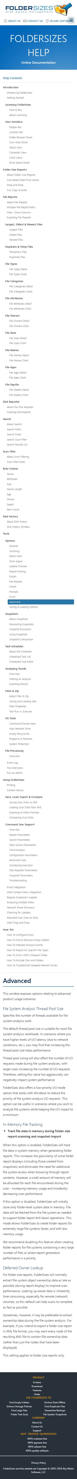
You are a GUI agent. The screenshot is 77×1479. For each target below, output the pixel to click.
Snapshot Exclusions (20, 629)
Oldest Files (15, 234)
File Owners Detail (19, 321)
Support (37, 1430)
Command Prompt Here (22, 723)
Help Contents (12, 78)
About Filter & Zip (19, 696)
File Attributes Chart (20, 308)
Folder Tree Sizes (19, 1414)
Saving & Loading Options (23, 607)
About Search (14, 424)
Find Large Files (19, 1410)
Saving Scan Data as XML (23, 802)
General (13, 546)
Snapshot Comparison (21, 639)
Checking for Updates (19, 912)
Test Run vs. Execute (20, 711)
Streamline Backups (55, 1410)
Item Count (13, 509)
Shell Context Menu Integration (24, 892)
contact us (35, 21)
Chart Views (15, 157)
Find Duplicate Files (55, 1406)
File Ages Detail (17, 372)
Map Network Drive (20, 728)
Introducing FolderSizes (19, 92)
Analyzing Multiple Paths (20, 902)
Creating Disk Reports (19, 412)
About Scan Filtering (18, 456)
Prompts (13, 591)
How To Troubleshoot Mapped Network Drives (32, 965)
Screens (37, 1382)
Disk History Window (18, 527)
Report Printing (17, 571)
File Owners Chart (19, 326)
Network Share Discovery (21, 907)
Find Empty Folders (19, 1402)
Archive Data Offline (54, 1402)
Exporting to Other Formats (24, 812)
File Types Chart (18, 274)
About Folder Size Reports (21, 175)
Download (37, 1386)
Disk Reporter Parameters (23, 870)
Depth (10, 504)
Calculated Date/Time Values (23, 180)
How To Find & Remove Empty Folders (28, 940)
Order (37, 1394)
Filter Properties (17, 706)
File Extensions (15, 768)
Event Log (12, 762)
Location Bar (16, 132)
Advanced (14, 602)
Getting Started (15, 97)
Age (9, 494)
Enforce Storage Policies (19, 1406)
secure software (61, 21)
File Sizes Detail (18, 338)
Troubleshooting (18, 880)
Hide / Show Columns (19, 212)
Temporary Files (18, 252)
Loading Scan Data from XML (25, 807)
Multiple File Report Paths (21, 207)
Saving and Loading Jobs (22, 701)
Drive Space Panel (19, 162)
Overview (14, 674)
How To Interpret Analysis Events (25, 945)
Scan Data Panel (18, 142)
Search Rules (14, 434)
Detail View (15, 147)
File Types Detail (18, 269)
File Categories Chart (20, 291)
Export (12, 576)
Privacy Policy (38, 1462)
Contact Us (37, 1426)
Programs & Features (20, 738)
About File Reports (17, 202)
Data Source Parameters (22, 845)
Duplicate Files (17, 257)
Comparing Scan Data (21, 817)
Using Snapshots (18, 634)
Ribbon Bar (15, 127)
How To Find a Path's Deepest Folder (27, 955)
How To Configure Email (20, 935)
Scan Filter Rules (16, 462)
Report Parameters (19, 835)
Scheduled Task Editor (21, 661)
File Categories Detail (21, 286)
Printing (11, 785)
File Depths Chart (18, 395)
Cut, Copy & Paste (17, 190)
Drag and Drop (15, 185)
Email (12, 596)
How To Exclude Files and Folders (25, 960)
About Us (37, 1422)
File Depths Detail (19, 389)
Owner (10, 499)
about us (14, 21)
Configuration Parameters (23, 855)
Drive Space (16, 561)
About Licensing (18, 115)
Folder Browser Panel (20, 137)
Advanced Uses (17, 860)
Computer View (17, 152)
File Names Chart (18, 360)
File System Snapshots (55, 1414)
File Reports (15, 581)
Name (10, 474)
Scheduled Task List (20, 656)
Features (37, 1390)
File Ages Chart (17, 377)
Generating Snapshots (21, 624)
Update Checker (18, 566)
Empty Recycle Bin (19, 734)
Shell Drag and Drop (18, 922)
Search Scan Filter (17, 439)
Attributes (12, 479)
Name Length (14, 489)
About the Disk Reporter (20, 407)
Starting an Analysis (20, 679)
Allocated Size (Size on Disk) (22, 917)
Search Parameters (19, 840)
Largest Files (16, 229)
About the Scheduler (20, 651)
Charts (12, 586)
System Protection (19, 744)
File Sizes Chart (17, 343)
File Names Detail (19, 355)
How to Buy (15, 110)
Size (9, 484)
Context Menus (15, 790)
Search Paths (14, 429)
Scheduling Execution (21, 865)
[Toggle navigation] (71, 20)
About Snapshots (18, 619)
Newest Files (16, 239)
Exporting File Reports (19, 217)
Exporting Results (18, 684)
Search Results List (17, 444)
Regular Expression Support (22, 897)
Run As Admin (15, 773)
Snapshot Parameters (21, 875)
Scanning (14, 551)
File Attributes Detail (20, 303)
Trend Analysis (17, 850)
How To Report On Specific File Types (27, 950)
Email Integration (16, 887)
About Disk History (17, 521)
